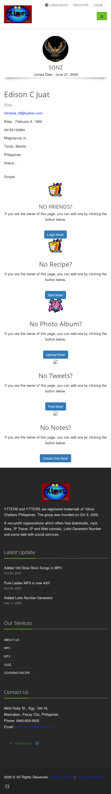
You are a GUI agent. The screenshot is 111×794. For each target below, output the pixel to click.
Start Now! (55, 295)
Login (98, 5)
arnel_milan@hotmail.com (35, 726)
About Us (11, 639)
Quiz (7, 664)
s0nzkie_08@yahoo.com (23, 113)
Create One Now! (55, 458)
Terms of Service (90, 776)
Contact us (23, 743)
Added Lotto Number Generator (28, 597)
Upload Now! (55, 354)
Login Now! (55, 234)
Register (80, 5)
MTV (7, 656)
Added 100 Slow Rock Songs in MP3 (33, 567)
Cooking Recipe (17, 672)
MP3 (7, 648)
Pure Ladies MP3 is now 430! (27, 582)
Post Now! (55, 406)
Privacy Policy (61, 776)
